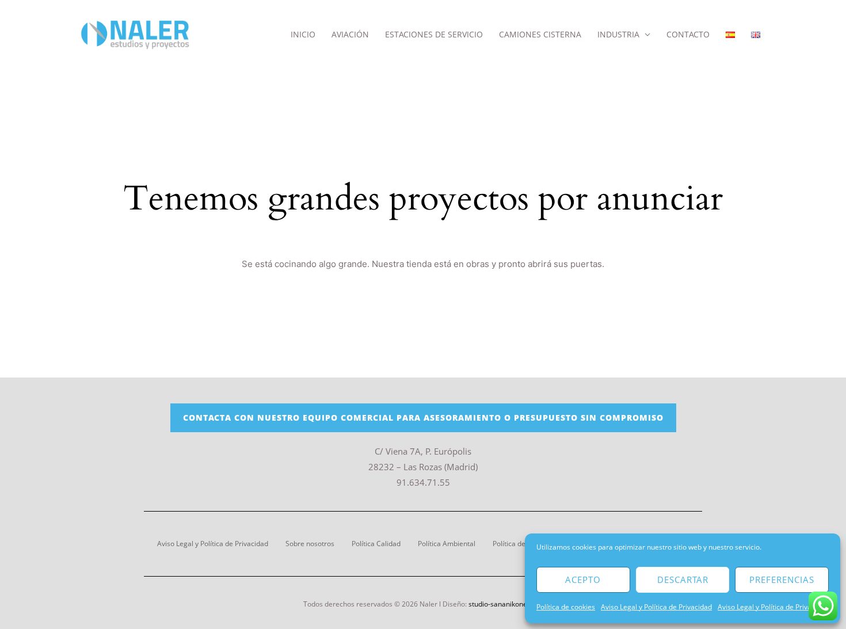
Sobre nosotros (309, 543)
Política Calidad (376, 543)
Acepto (583, 579)
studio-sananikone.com (505, 604)
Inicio (303, 34)
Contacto (688, 34)
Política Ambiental (446, 543)
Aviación (350, 34)
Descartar (682, 579)
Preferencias (781, 579)
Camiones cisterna (540, 34)
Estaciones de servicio (434, 34)
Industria (618, 34)
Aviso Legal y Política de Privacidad (656, 607)
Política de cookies (565, 607)
